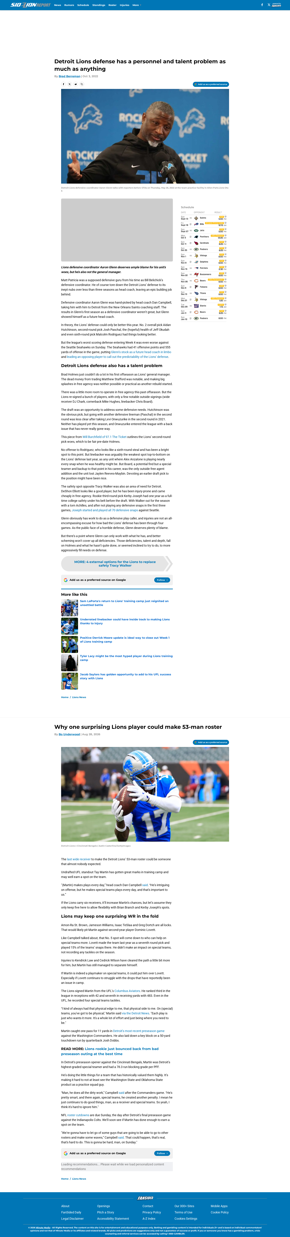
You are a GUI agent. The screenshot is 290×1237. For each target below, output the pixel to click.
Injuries (124, 5)
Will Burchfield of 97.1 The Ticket (104, 437)
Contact (148, 1206)
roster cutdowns (78, 1115)
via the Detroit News (135, 1013)
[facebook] (262, 4)
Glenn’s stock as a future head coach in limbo (141, 352)
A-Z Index (149, 1218)
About (65, 1206)
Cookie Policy (220, 1212)
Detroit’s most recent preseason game (139, 1031)
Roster (112, 5)
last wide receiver (79, 859)
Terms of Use (183, 1212)
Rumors (69, 5)
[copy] (81, 84)
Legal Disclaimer (72, 1218)
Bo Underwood (69, 734)
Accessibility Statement (113, 1218)
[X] (269, 4)
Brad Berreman (69, 76)
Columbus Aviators (127, 991)
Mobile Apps (219, 1206)
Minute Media (43, 1227)
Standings (98, 5)
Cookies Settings (186, 1218)
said (145, 885)
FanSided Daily (71, 1212)
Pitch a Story (105, 1212)
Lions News (79, 697)
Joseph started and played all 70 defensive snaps (105, 510)
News (57, 5)
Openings (103, 1206)
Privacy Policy (152, 1212)
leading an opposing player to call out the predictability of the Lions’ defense (117, 357)
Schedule (83, 5)
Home (65, 697)
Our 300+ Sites (184, 1206)
